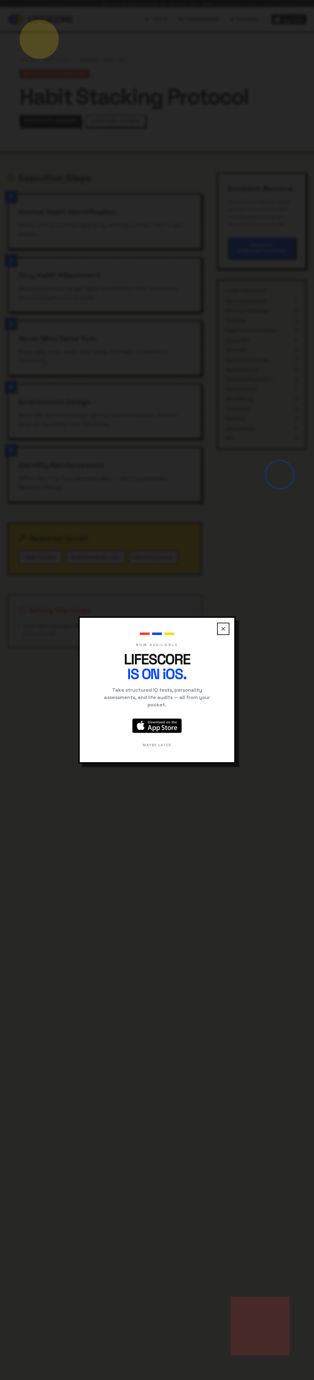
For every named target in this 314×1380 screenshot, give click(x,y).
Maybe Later (157, 745)
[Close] (223, 629)
